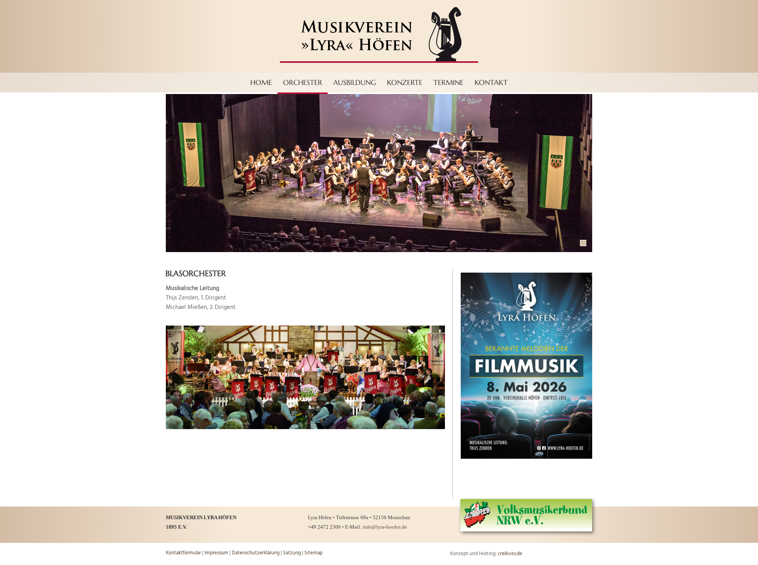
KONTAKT (491, 82)
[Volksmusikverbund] (527, 535)
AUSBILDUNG (354, 82)
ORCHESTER (302, 82)
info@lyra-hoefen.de (385, 527)
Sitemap (313, 553)
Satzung (292, 553)
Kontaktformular (183, 553)
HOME (261, 82)
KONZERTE (404, 82)
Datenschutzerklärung (256, 553)
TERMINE (448, 82)
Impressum (216, 553)
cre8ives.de (510, 554)
